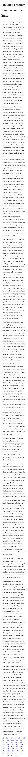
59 (21, 748)
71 (3, 738)
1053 (21, 742)
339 (8, 755)
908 (21, 740)
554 (8, 746)
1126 (19, 738)
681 (7, 742)
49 (12, 744)
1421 (21, 744)
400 (16, 742)
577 (3, 755)
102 (17, 746)
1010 (21, 753)
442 (11, 738)
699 (3, 746)
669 (3, 751)
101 (12, 755)
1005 (13, 751)
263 (3, 740)
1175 (17, 755)
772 (17, 748)
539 (8, 748)
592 (17, 740)
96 (3, 742)
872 (24, 738)
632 (12, 753)
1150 (8, 751)
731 (3, 753)
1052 (4, 748)
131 (22, 751)
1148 (4, 744)
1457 (12, 740)
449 (21, 746)
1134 (12, 742)
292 (8, 753)
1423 (16, 744)
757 (16, 753)
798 (17, 751)
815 (7, 738)
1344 (12, 746)
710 (8, 740)
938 (13, 748)
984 (8, 744)
